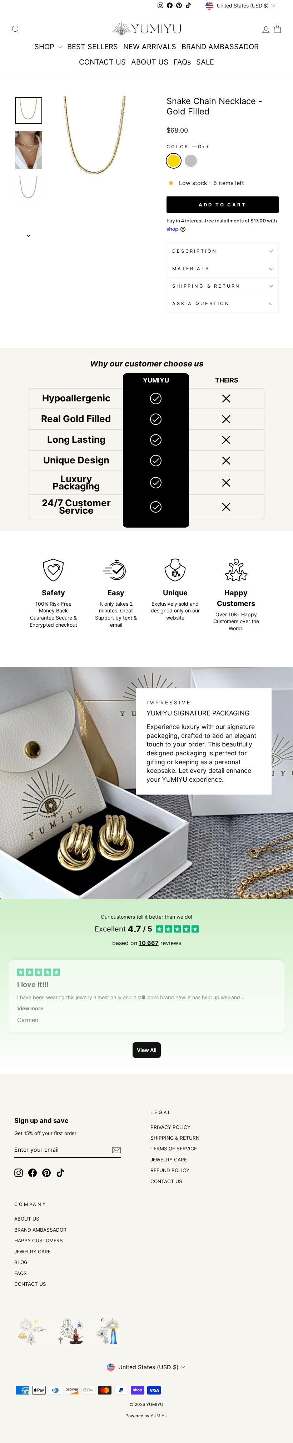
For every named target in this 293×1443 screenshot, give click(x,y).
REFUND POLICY (169, 1170)
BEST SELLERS (92, 46)
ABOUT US (149, 62)
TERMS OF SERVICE (173, 1148)
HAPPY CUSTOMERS (38, 1240)
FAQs (182, 62)
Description (194, 251)
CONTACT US (102, 62)
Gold (174, 161)
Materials (191, 268)
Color (187, 146)
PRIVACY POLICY (170, 1127)
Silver (191, 161)
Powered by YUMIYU (146, 1415)
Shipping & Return (206, 286)
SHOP (45, 46)
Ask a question (201, 303)
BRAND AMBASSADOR (220, 46)
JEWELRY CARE (168, 1159)
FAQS (20, 1273)
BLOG (21, 1262)
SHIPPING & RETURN (174, 1138)
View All (147, 1050)
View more (30, 1008)
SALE (205, 62)
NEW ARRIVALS (149, 46)
